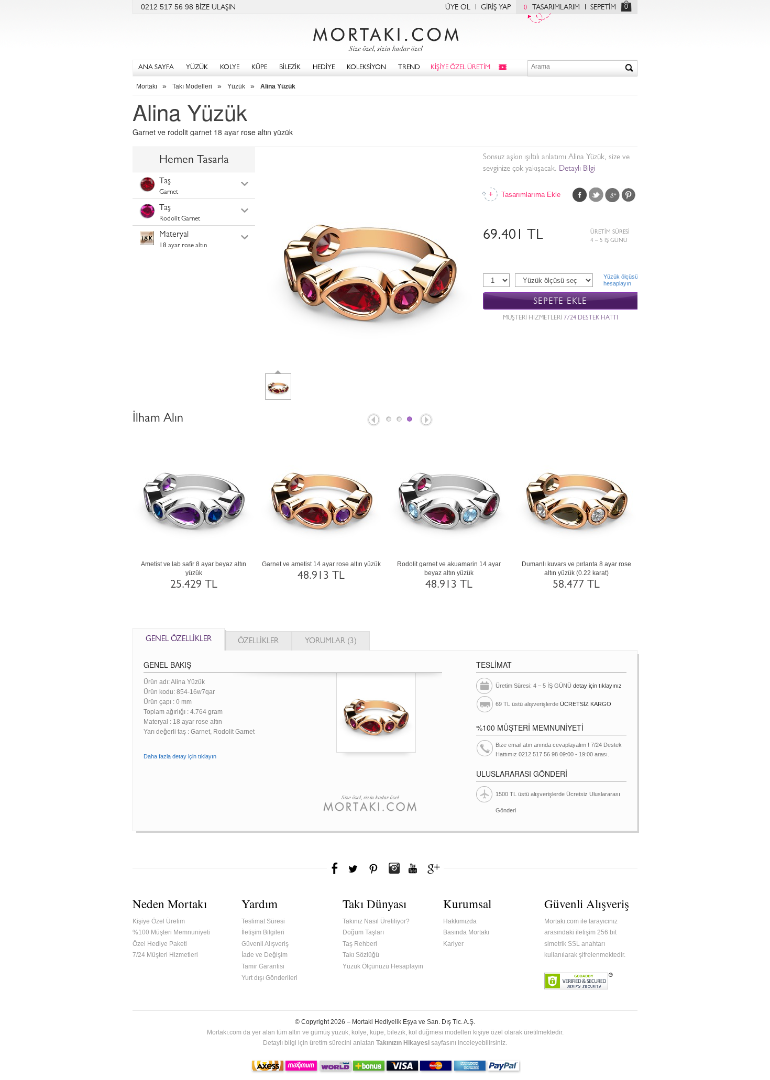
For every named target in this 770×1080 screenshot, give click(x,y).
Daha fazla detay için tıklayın (180, 756)
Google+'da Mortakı (435, 868)
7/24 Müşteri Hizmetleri (165, 954)
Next (427, 420)
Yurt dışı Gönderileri (269, 978)
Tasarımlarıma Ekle (530, 195)
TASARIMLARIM (552, 8)
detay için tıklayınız (597, 685)
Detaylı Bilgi (577, 169)
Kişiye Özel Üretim (159, 921)
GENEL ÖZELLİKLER (179, 640)
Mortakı (146, 86)
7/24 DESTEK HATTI (591, 318)
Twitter (596, 195)
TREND (409, 67)
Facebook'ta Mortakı (335, 868)
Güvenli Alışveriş (265, 943)
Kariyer (453, 943)
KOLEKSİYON (366, 67)
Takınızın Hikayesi (403, 1042)
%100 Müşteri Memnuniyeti (171, 932)
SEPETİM (603, 8)
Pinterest (628, 195)
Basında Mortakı (466, 932)
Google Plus (612, 195)
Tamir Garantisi (262, 966)
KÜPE (259, 67)
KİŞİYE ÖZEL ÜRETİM (460, 67)
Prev (373, 420)
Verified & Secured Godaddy (578, 981)
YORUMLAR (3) (331, 642)
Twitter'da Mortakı (354, 868)
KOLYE (229, 67)
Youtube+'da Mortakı (412, 868)
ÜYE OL (457, 8)
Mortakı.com (385, 37)
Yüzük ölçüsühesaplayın (620, 279)
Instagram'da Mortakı (394, 868)
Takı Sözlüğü (361, 954)
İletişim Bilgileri (262, 932)
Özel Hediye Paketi (160, 943)
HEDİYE (324, 67)
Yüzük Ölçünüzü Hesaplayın (383, 966)
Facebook (580, 195)
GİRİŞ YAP (496, 8)
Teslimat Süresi (263, 921)
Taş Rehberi (360, 943)
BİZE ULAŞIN (215, 8)
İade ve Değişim (264, 954)
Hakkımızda (460, 921)
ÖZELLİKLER (258, 642)
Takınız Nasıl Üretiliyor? (376, 921)
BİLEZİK (290, 67)
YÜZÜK (197, 67)
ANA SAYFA (156, 67)
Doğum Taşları (363, 932)
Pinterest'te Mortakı (373, 868)
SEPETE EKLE (560, 301)
